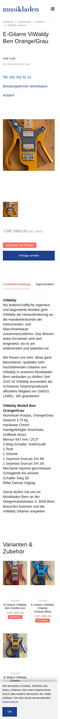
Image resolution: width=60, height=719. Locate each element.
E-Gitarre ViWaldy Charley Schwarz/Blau (42, 608)
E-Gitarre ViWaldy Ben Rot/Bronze (15, 606)
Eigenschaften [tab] (45, 284)
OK (10, 711)
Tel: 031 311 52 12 (17, 77)
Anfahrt (8, 95)
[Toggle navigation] (53, 9)
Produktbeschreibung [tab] (16, 284)
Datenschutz (10, 702)
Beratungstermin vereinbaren (25, 86)
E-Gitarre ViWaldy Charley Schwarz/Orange (15, 681)
